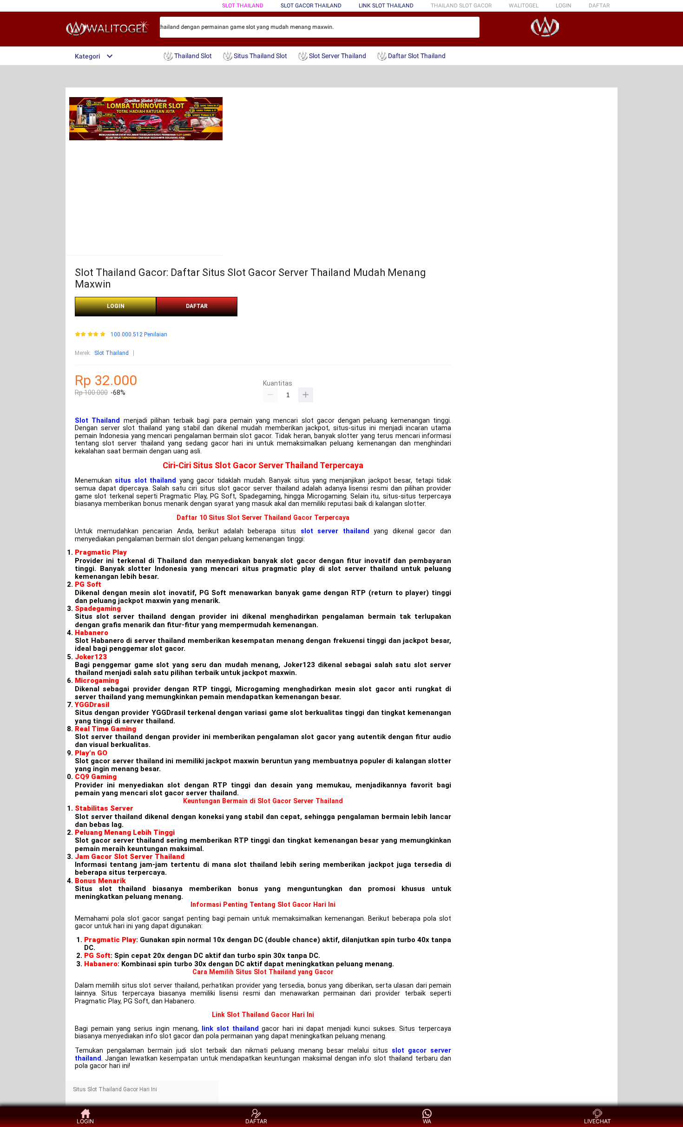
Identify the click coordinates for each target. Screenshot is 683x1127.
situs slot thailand (145, 481)
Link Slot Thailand (386, 5)
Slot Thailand (242, 5)
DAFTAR (599, 5)
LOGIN (563, 5)
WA (427, 1121)
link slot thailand (230, 1029)
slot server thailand (335, 531)
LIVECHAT (597, 1121)
